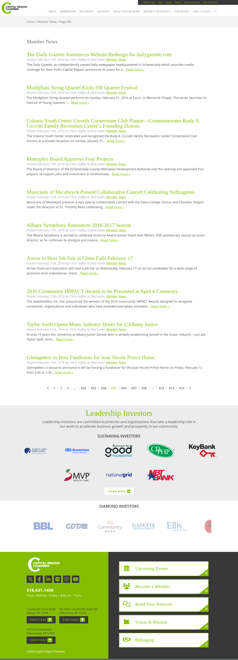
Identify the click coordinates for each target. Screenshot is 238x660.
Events (169, 2)
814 (181, 388)
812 (161, 388)
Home (31, 22)
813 (171, 388)
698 (144, 388)
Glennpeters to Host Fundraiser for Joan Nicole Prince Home (91, 357)
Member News (47, 22)
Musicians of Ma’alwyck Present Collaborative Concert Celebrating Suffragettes (111, 192)
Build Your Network (127, 11)
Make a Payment (210, 2)
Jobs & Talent (201, 11)
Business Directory (192, 2)
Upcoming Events (151, 568)
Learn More (119, 491)
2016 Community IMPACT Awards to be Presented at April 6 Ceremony (102, 291)
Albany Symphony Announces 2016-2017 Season (79, 225)
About (52, 11)
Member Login (149, 2)
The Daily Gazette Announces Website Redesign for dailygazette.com (99, 54)
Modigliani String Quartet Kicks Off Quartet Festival (82, 87)
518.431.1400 (40, 590)
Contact (177, 2)
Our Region (181, 11)
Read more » (135, 69)
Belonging (86, 11)
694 (103, 388)
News (160, 2)
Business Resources (157, 11)
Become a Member (152, 586)
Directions (38, 619)
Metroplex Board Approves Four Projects (70, 159)
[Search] (215, 11)
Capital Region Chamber (14, 8)
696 (123, 388)
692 (83, 388)
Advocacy (103, 11)
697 (134, 388)
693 (93, 388)
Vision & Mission (151, 621)
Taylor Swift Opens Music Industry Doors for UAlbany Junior (92, 324)
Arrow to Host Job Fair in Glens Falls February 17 (80, 258)
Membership (68, 11)
